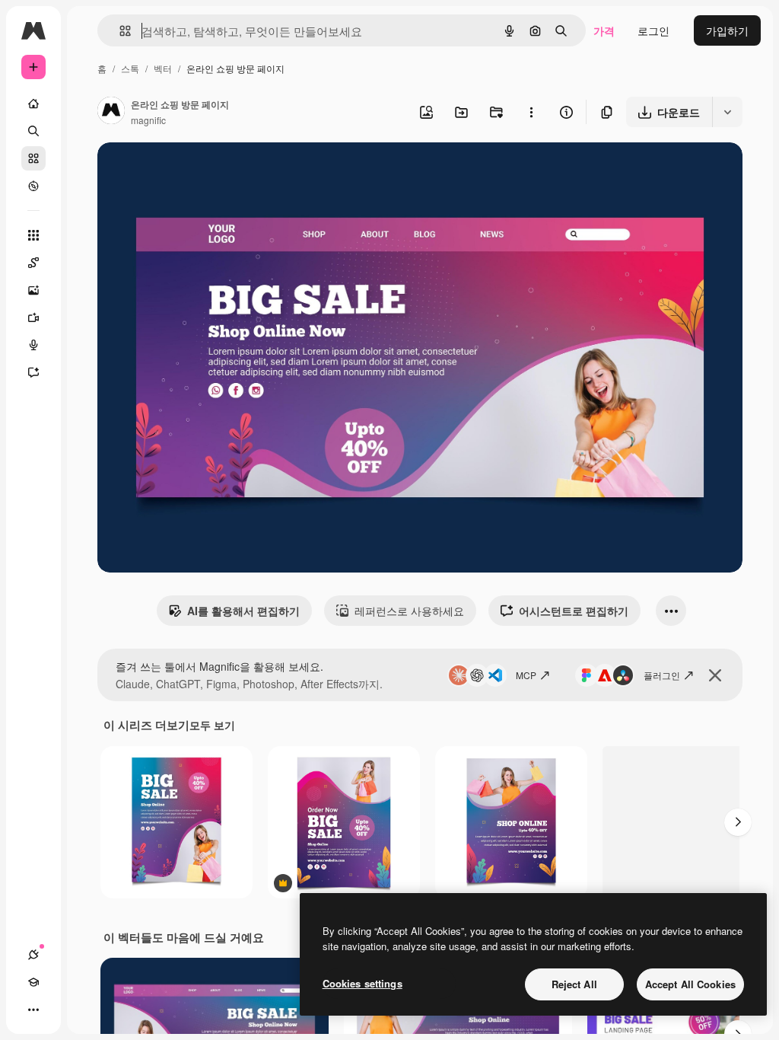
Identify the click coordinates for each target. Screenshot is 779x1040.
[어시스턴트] (33, 372)
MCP (526, 674)
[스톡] (33, 158)
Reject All (574, 984)
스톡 (130, 68)
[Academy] (33, 982)
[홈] (33, 103)
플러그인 (662, 674)
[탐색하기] (33, 186)
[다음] (738, 822)
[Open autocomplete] (119, 31)
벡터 (163, 68)
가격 (604, 30)
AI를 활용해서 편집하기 (243, 610)
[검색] (33, 131)
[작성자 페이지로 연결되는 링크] (111, 112)
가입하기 (727, 30)
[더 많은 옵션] (531, 112)
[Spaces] (33, 262)
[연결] (33, 955)
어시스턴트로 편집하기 (573, 610)
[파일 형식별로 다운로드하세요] (727, 112)
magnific (148, 119)
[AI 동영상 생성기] (33, 317)
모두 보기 (212, 724)
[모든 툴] (33, 235)
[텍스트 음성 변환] (33, 345)
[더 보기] (33, 1009)
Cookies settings (362, 983)
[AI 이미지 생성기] (33, 290)
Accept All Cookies (690, 984)
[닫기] (715, 675)
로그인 (653, 30)
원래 (184, 172)
